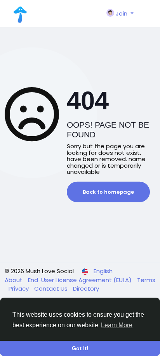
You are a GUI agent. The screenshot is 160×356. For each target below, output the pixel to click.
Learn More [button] (116, 325)
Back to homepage (108, 192)
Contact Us (51, 288)
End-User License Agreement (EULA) (80, 280)
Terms (146, 280)
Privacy (19, 288)
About (14, 280)
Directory (86, 288)
